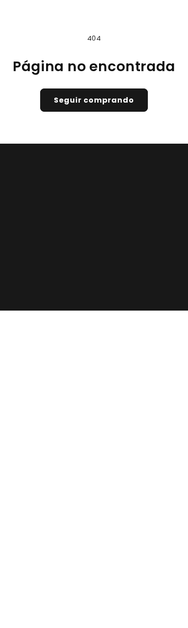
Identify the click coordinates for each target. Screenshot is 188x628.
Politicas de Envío (128, 478)
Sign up (94, 281)
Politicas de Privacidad (137, 423)
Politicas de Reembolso (138, 460)
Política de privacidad (63, 607)
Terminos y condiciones (140, 441)
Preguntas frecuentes (136, 533)
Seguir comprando (94, 100)
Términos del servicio (135, 607)
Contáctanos (121, 496)
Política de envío (58, 620)
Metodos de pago (129, 514)
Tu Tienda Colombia (69, 593)
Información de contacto (126, 620)
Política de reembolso (139, 593)
